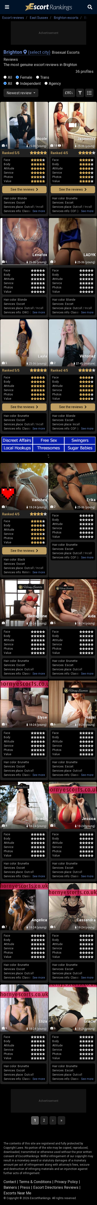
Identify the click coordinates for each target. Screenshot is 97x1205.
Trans (44, 77)
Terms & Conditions (35, 1182)
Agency (55, 83)
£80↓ (69, 92)
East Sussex (39, 18)
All (10, 77)
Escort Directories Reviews (55, 1187)
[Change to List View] (89, 93)
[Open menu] (7, 7)
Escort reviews (13, 18)
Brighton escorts (66, 18)
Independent (30, 83)
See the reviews (23, 189)
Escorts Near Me (17, 1193)
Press (25, 1187)
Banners (10, 1187)
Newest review (19, 93)
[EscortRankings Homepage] (48, 7)
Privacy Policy (66, 1182)
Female (26, 77)
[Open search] (90, 7)
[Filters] (80, 93)
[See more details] (39, 211)
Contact (10, 1182)
